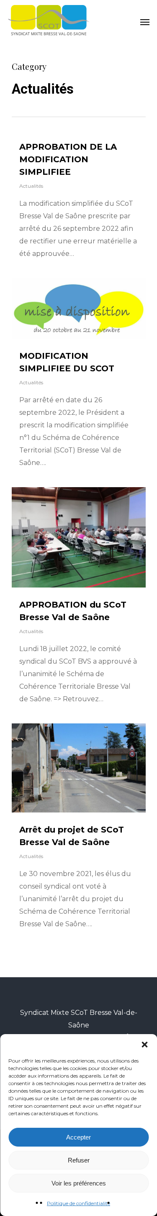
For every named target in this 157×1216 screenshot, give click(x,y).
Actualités (31, 186)
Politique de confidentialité (78, 1203)
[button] (144, 1044)
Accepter (78, 1137)
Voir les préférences (78, 1183)
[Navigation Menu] (144, 22)
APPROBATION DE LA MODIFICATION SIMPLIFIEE (68, 159)
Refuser (79, 1160)
